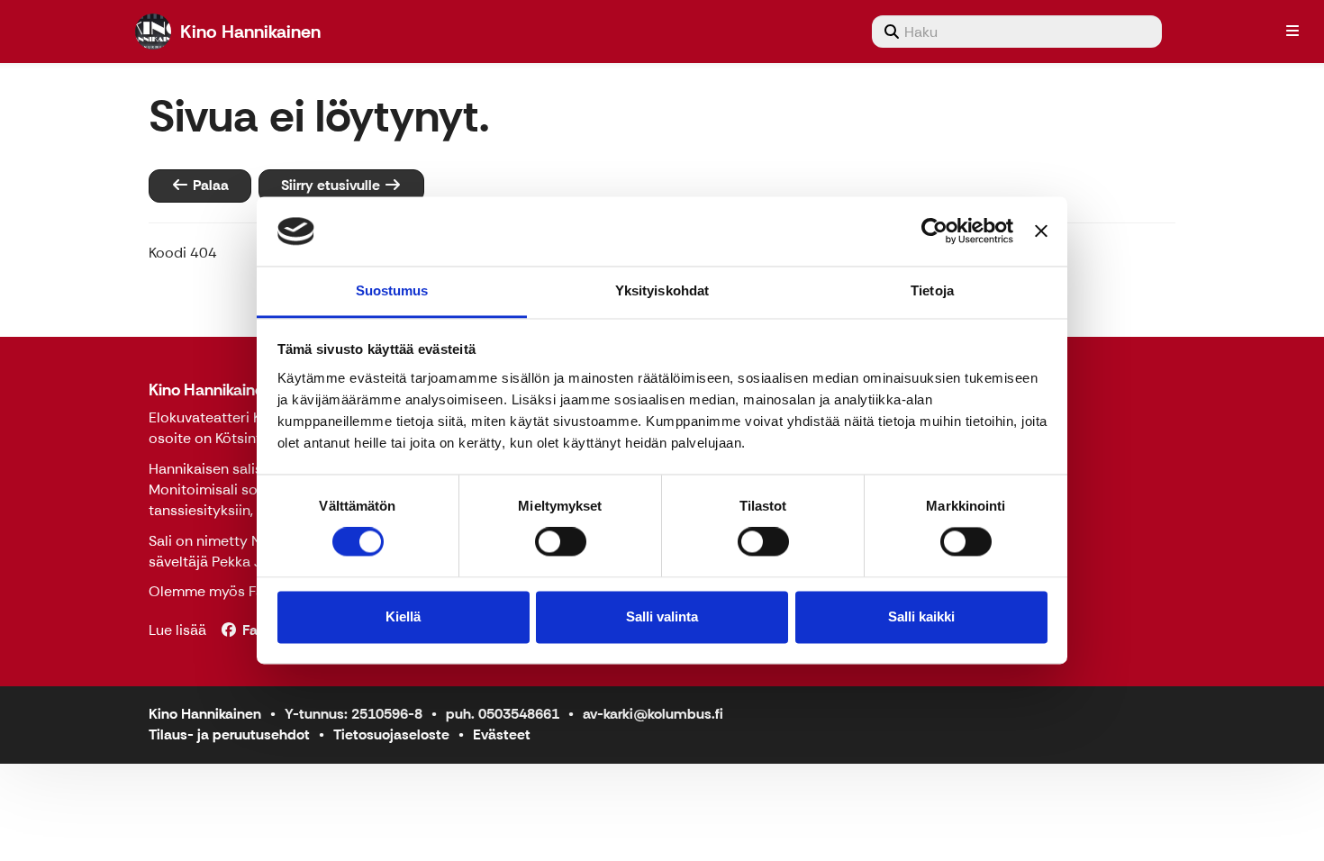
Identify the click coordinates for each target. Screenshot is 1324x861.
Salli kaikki (921, 616)
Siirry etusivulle (332, 185)
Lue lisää (177, 630)
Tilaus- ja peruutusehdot (229, 734)
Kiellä (403, 616)
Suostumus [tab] (392, 290)
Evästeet (502, 734)
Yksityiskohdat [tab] (662, 290)
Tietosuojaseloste (391, 734)
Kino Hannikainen (211, 390)
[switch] (560, 542)
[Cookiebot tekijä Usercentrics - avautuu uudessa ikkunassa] (934, 231)
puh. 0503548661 (502, 713)
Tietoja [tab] (932, 290)
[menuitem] (1017, 31)
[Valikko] (1292, 31)
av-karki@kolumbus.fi (653, 713)
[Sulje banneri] (1041, 231)
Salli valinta (662, 616)
